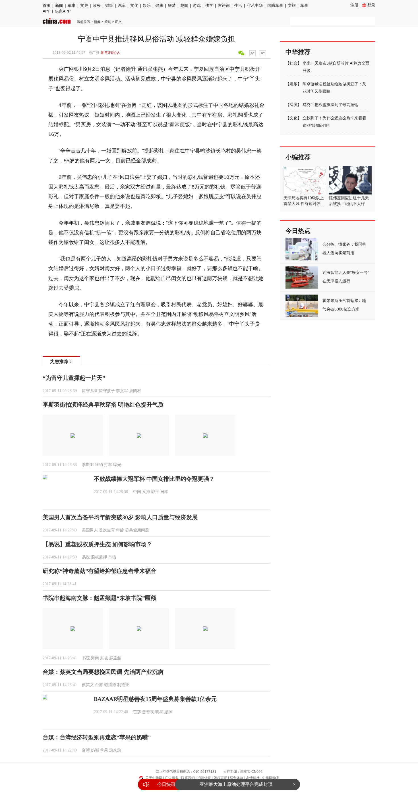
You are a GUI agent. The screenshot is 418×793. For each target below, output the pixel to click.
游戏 (197, 5)
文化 (134, 5)
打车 (108, 465)
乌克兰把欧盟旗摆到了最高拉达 (330, 104)
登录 (371, 5)
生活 (238, 5)
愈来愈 (115, 750)
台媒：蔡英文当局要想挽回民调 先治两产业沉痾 (103, 672)
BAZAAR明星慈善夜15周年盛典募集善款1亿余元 (155, 699)
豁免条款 (236, 778)
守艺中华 (255, 5)
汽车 (122, 5)
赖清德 (110, 685)
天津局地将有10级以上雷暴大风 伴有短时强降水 (304, 204)
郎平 (155, 492)
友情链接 (253, 778)
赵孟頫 (115, 658)
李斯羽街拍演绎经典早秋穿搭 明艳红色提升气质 (103, 404)
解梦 (172, 5)
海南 (95, 658)
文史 (84, 5)
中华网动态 (270, 778)
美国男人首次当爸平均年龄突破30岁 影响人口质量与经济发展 (120, 517)
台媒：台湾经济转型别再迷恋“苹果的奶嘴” (97, 737)
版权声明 (220, 778)
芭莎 (137, 712)
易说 (86, 557)
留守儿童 (90, 391)
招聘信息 (204, 778)
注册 (354, 5)
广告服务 (172, 778)
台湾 (99, 685)
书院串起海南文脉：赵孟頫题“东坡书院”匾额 (99, 598)
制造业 (123, 685)
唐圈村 (135, 391)
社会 (293, 63)
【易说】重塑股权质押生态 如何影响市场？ (97, 544)
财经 (109, 5)
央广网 (94, 53)
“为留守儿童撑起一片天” (74, 378)
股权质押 (99, 557)
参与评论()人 (110, 53)
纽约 (99, 465)
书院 (86, 658)
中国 (137, 492)
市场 (112, 557)
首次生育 (107, 530)
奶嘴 (95, 750)
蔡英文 (88, 685)
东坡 (104, 658)
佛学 (209, 5)
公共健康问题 (137, 530)
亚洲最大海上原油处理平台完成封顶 (236, 784)
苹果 (104, 750)
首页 (47, 5)
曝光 (117, 465)
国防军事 (275, 5)
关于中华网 (153, 778)
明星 (159, 712)
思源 (168, 712)
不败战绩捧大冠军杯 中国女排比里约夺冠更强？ (154, 479)
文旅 (292, 5)
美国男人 (90, 530)
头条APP (63, 11)
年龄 (120, 530)
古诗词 (224, 5)
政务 (97, 5)
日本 (164, 492)
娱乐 (147, 5)
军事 (72, 5)
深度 (293, 104)
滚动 (107, 22)
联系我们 (188, 778)
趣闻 (184, 5)
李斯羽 (88, 465)
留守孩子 (107, 391)
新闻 (59, 5)
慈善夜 (148, 712)
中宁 (234, 69)
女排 (146, 492)
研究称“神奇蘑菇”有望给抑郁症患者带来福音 (99, 571)
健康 (159, 5)
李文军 (122, 391)
